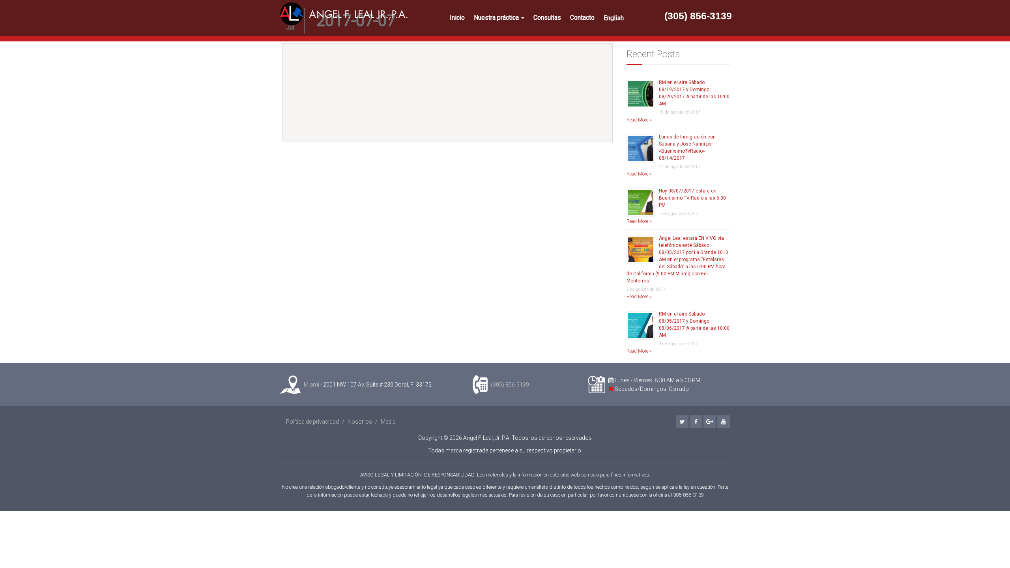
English (614, 18)
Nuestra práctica (497, 17)
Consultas (547, 17)
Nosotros (360, 422)
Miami (311, 384)
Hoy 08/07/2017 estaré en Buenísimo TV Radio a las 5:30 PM (692, 198)
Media (388, 422)
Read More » (639, 120)
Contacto (582, 17)
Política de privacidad (312, 422)
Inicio (457, 17)
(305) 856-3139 (698, 15)
